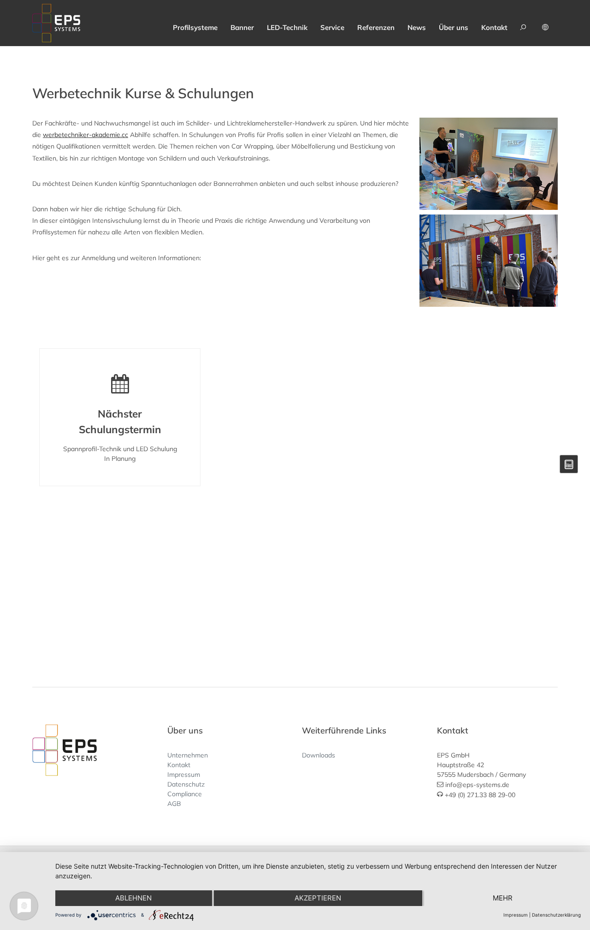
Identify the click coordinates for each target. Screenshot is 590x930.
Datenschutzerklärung (556, 915)
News (416, 27)
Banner (242, 27)
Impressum (183, 774)
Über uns (453, 27)
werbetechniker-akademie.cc (85, 135)
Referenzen (376, 27)
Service (332, 27)
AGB (174, 803)
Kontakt (494, 27)
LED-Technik (287, 27)
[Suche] (524, 23)
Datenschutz (186, 784)
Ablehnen (133, 898)
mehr (503, 898)
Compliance (184, 794)
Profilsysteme (195, 27)
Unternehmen (187, 755)
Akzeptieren (318, 898)
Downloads (318, 755)
